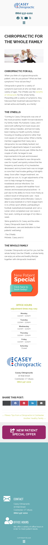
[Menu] (24, 541)
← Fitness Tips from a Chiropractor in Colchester (23, 415)
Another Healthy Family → (34, 418)
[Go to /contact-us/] (24, 524)
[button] (18, 18)
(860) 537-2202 (24, 13)
